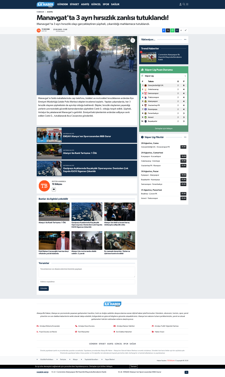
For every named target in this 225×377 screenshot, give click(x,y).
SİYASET (74, 4)
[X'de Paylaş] (168, 30)
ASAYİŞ (85, 4)
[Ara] (184, 4)
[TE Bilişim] (44, 186)
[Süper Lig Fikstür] (185, 137)
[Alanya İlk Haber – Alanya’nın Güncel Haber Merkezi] (45, 4)
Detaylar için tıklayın (163, 129)
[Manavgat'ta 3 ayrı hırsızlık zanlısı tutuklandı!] (87, 65)
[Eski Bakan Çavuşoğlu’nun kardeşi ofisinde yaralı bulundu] (54, 240)
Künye (75, 359)
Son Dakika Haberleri (124, 332)
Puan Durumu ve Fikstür (48, 332)
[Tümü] (185, 40)
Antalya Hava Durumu (86, 326)
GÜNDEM (62, 4)
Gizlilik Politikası (46, 359)
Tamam (133, 367)
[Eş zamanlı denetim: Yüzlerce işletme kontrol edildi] (119, 240)
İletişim (63, 359)
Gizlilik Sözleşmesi (121, 367)
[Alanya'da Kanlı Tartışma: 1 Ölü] (54, 212)
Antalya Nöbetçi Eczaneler (50, 326)
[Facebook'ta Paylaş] (163, 30)
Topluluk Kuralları (91, 359)
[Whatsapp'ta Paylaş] (172, 30)
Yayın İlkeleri (110, 359)
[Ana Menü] (187, 4)
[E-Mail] (54, 189)
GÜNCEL (96, 4)
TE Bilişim (57, 184)
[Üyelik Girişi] (180, 4)
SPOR (106, 4)
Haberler (40, 12)
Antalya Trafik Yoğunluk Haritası (167, 326)
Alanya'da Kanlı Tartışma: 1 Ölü (52, 223)
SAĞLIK (115, 4)
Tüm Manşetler (83, 332)
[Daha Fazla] (177, 30)
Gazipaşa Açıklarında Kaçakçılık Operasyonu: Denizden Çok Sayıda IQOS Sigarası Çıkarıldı (86, 225)
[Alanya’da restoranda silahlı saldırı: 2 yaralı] (86, 240)
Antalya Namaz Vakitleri (126, 326)
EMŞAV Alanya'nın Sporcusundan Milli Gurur (142, 372)
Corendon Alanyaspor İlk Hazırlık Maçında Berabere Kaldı (81, 372)
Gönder (43, 288)
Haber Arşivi (159, 332)
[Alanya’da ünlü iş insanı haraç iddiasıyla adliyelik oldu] (119, 212)
